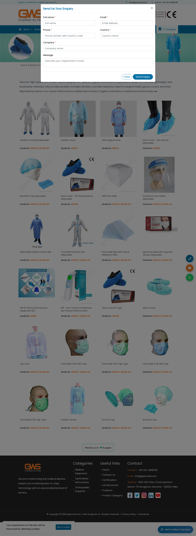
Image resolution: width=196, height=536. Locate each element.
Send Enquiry (143, 76)
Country (105, 30)
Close (127, 76)
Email (104, 17)
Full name (49, 17)
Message (48, 55)
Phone (47, 30)
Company (49, 42)
